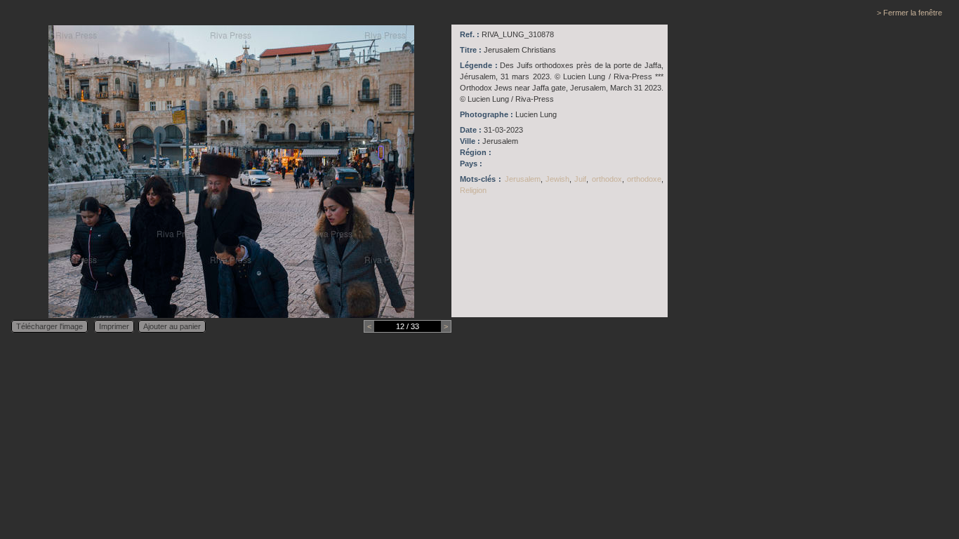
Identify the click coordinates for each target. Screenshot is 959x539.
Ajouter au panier (172, 326)
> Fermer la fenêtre (909, 12)
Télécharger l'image (49, 326)
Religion (473, 190)
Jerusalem (523, 179)
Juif (580, 179)
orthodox (607, 179)
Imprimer (114, 326)
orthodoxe (644, 179)
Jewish (557, 179)
